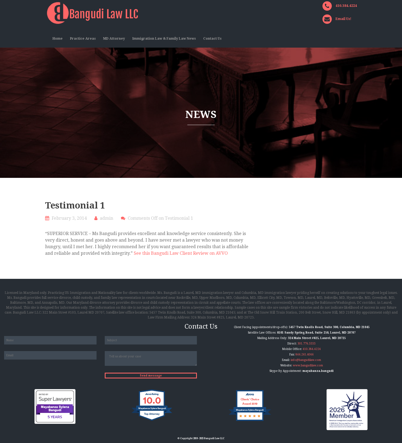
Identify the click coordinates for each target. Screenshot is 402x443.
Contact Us (212, 38)
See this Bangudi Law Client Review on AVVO (181, 253)
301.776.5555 (307, 343)
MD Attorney (114, 38)
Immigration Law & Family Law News (164, 38)
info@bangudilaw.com (306, 359)
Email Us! (343, 19)
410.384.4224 (346, 6)
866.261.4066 (305, 354)
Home (58, 38)
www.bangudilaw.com (308, 365)
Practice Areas (83, 38)
